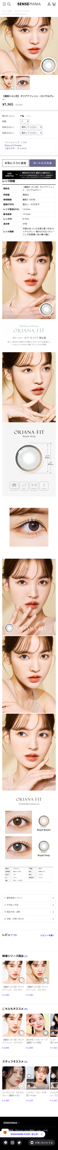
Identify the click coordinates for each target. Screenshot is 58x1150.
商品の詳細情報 (13, 978)
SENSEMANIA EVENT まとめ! (24, 1134)
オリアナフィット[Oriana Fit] (14, 14)
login (49, 4)
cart (54, 4)
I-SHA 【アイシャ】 (22, 11)
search (9, 4)
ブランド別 (6, 11)
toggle (4, 4)
